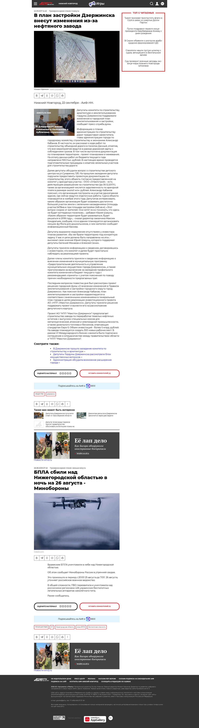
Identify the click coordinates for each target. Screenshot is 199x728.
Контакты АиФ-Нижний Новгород (84, 681)
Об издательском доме (61, 679)
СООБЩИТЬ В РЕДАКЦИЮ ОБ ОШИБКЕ (116, 681)
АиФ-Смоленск (56, 89)
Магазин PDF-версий (107, 679)
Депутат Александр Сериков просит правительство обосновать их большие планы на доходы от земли (54, 425)
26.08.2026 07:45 (41, 468)
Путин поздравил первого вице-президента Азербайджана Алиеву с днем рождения (143, 31)
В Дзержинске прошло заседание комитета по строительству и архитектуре (78, 350)
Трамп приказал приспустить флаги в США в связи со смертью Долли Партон (143, 20)
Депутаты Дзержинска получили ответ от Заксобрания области (60, 414)
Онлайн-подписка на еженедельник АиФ (136, 679)
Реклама (91, 679)
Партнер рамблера (74, 718)
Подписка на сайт (58, 681)
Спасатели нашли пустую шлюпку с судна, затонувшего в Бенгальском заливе (143, 52)
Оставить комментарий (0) (99, 373)
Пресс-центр (79, 679)
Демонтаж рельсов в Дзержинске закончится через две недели (102, 414)
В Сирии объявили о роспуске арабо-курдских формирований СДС (143, 42)
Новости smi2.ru (43, 460)
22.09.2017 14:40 (40, 11)
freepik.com (39, 552)
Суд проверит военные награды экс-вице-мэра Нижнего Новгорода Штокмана (143, 63)
